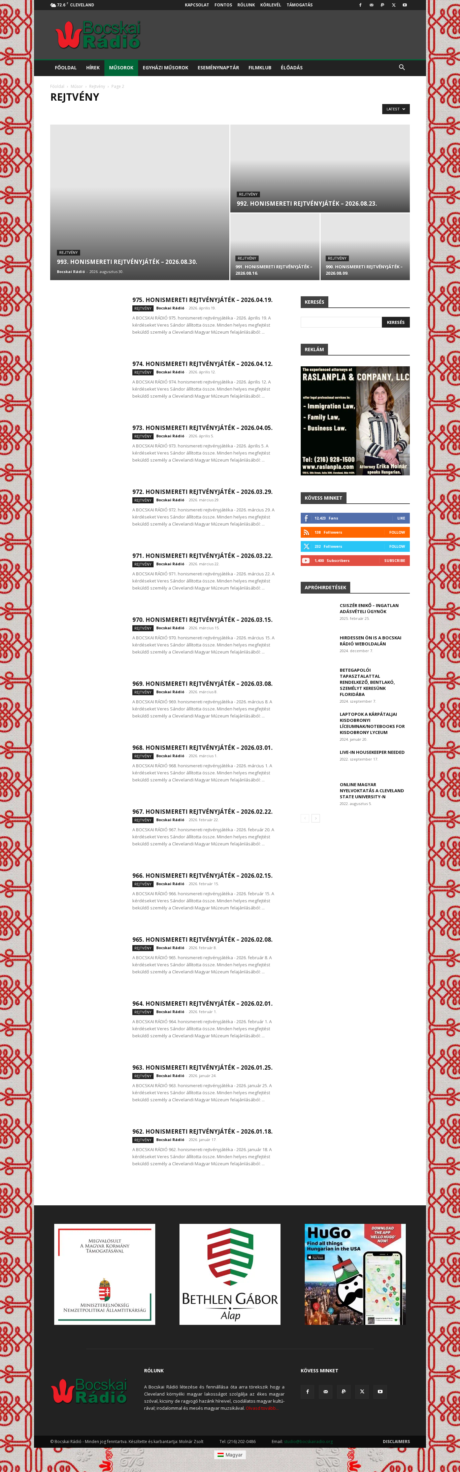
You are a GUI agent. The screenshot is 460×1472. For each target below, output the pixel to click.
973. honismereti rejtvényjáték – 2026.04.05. (202, 428)
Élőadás (292, 67)
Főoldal (66, 67)
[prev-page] (305, 818)
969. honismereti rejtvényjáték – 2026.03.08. (202, 684)
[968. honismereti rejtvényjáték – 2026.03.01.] (87, 769)
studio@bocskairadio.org (308, 1441)
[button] (402, 68)
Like (401, 518)
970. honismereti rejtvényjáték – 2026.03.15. (202, 620)
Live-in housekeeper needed (372, 752)
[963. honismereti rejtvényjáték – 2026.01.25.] (87, 1089)
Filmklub (260, 67)
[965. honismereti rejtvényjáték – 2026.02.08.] (87, 961)
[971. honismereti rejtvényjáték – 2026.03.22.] (87, 577)
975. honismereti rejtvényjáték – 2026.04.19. (202, 300)
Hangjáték (202, 110)
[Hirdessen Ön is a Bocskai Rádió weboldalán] (317, 646)
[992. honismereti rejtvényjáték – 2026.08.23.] (320, 168)
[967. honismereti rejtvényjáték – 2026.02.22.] (87, 833)
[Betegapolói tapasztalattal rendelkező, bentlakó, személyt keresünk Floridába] (317, 678)
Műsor (77, 86)
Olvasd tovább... (262, 1408)
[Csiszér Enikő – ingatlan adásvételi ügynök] (317, 614)
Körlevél (270, 5)
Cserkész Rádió (100, 110)
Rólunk (246, 5)
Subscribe (394, 560)
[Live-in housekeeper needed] (317, 760)
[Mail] (371, 5)
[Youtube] (405, 5)
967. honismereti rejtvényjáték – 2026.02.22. (202, 811)
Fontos (223, 5)
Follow (397, 532)
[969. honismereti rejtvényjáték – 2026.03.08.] (87, 705)
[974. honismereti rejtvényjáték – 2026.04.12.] (87, 385)
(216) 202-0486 (241, 1441)
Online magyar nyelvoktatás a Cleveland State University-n (372, 790)
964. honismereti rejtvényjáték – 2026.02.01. (202, 1003)
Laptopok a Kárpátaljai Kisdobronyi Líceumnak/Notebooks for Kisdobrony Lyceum (372, 723)
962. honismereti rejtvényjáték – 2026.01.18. (202, 1131)
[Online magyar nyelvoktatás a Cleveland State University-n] (317, 793)
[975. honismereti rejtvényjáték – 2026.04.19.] (87, 321)
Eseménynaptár (218, 67)
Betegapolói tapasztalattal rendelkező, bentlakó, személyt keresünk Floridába (367, 682)
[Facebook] (360, 5)
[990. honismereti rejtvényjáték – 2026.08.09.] (365, 246)
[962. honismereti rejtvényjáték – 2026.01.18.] (87, 1153)
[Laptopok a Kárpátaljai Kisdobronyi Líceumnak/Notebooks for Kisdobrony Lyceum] (317, 722)
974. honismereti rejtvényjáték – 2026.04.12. (202, 364)
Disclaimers (396, 1441)
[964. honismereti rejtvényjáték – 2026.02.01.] (87, 1025)
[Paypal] (382, 5)
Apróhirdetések (325, 587)
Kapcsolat (197, 5)
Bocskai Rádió (71, 271)
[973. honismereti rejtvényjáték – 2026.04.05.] (87, 449)
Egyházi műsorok (165, 67)
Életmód (175, 110)
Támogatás (300, 5)
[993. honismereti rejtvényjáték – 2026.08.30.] (139, 202)
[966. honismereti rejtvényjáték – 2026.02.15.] (87, 897)
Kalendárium (263, 110)
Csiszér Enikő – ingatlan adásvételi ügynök (369, 608)
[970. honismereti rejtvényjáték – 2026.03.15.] (87, 641)
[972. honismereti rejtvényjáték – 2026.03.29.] (87, 513)
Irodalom (231, 110)
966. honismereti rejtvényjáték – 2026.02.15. (202, 875)
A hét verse (65, 110)
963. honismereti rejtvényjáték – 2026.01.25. (202, 1067)
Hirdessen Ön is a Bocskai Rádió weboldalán (370, 641)
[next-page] (315, 818)
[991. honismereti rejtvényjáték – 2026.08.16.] (275, 246)
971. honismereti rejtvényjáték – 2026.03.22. (202, 556)
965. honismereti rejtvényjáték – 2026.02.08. (202, 939)
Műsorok (121, 67)
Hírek (93, 67)
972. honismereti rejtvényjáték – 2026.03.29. (202, 492)
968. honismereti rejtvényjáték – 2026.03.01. (202, 747)
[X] (394, 5)
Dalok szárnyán (141, 110)
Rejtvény (97, 86)
